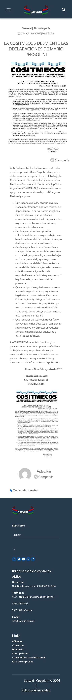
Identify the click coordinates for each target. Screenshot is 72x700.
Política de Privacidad (36, 690)
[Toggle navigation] (8, 10)
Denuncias (18, 649)
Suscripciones (20, 653)
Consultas (18, 645)
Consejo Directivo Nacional (28, 657)
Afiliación (17, 641)
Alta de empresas (22, 661)
